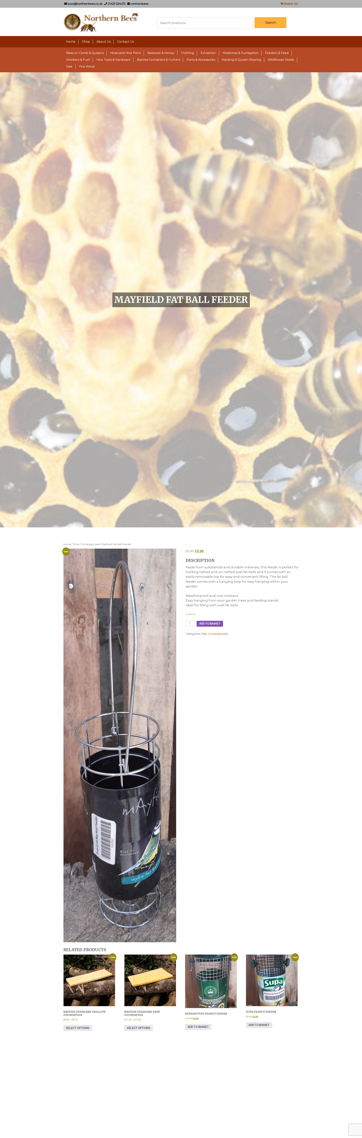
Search (270, 22)
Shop (86, 41)
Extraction (208, 53)
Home (70, 41)
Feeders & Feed (277, 53)
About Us (104, 41)
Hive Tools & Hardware (113, 60)
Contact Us (125, 41)
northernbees (139, 3)
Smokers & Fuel (78, 60)
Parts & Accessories (201, 60)
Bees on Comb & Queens (85, 53)
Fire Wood (87, 66)
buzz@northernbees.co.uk (84, 3)
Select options (77, 1028)
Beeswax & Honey (160, 53)
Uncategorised (90, 544)
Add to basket (209, 623)
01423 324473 (116, 3)
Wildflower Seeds (281, 60)
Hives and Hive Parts (125, 53)
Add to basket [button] (198, 1026)
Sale (69, 66)
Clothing (187, 53)
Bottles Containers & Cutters (158, 60)
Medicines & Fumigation (240, 53)
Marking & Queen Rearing (241, 60)
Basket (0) (290, 3)
